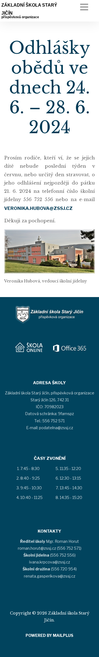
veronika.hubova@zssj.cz (38, 208)
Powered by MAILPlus (49, 635)
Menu (84, 7)
